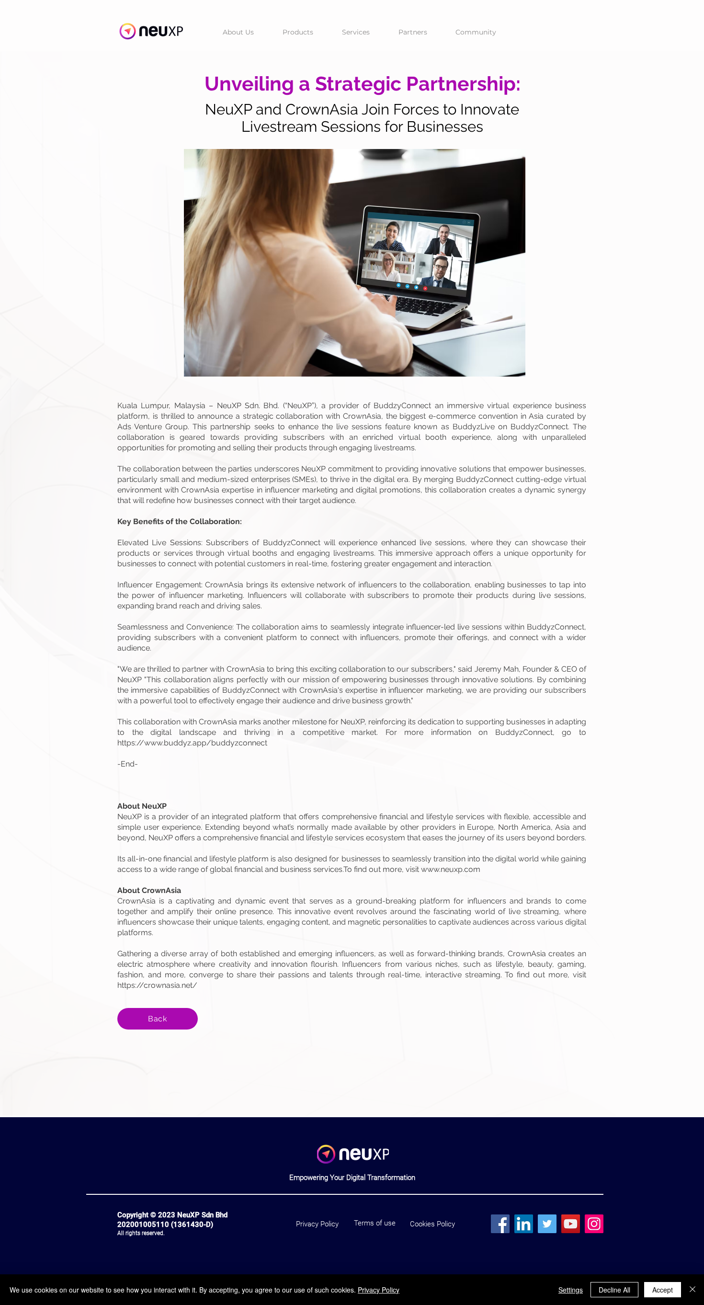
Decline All (614, 1289)
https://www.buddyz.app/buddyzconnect (192, 742)
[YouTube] (570, 1223)
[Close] (692, 1289)
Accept (662, 1289)
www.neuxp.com (450, 869)
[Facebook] (500, 1223)
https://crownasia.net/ (157, 985)
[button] (298, 32)
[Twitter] (547, 1223)
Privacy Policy (378, 1289)
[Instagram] (594, 1223)
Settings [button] (570, 1289)
